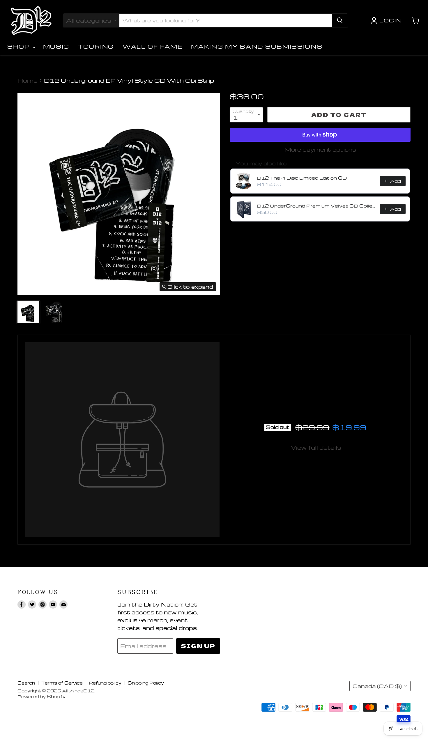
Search (26, 682)
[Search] (340, 20)
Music (56, 46)
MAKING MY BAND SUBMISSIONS (256, 46)
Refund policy (105, 682)
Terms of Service (62, 682)
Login (390, 20)
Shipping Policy (146, 682)
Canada (377, 686)
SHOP (19, 46)
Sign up (198, 646)
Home (27, 80)
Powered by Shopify (41, 696)
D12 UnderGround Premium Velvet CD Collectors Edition (316, 206)
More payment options (320, 149)
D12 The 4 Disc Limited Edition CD (302, 178)
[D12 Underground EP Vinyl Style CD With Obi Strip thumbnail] (28, 312)
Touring (96, 46)
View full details (316, 447)
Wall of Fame (152, 46)
